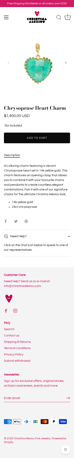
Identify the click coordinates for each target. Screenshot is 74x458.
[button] (8, 62)
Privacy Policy (13, 354)
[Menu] (6, 17)
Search (9, 329)
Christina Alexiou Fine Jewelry (32, 438)
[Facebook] (6, 310)
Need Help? (18, 236)
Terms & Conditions (17, 348)
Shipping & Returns (17, 341)
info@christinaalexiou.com (22, 286)
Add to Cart (37, 138)
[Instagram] (15, 310)
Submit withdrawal (17, 360)
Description (12, 155)
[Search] (58, 18)
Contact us (11, 335)
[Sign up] (68, 398)
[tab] (14, 155)
